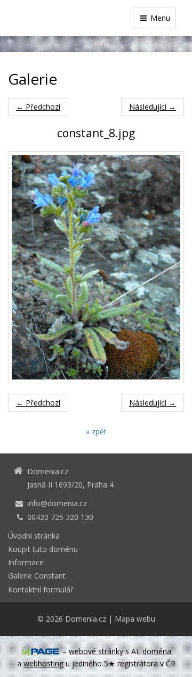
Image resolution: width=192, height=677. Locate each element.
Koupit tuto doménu (43, 549)
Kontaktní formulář (41, 589)
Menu (159, 18)
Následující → (152, 107)
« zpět (96, 431)
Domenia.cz (85, 619)
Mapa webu (135, 619)
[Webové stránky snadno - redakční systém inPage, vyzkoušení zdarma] (40, 651)
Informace (26, 562)
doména (156, 651)
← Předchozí (38, 107)
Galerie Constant (37, 576)
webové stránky (96, 651)
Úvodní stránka (34, 536)
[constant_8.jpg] (96, 267)
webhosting (43, 663)
